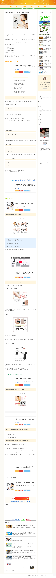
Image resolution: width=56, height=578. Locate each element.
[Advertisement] (20, 511)
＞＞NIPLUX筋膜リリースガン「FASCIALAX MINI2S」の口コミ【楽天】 (25, 180)
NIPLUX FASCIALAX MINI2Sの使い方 (19, 84)
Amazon (17, 71)
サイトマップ (49, 575)
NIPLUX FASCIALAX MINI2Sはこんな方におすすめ (20, 92)
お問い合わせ (29, 575)
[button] (33, 520)
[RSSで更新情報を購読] (46, 88)
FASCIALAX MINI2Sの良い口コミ (19, 83)
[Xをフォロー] (43, 88)
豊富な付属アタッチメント (18, 88)
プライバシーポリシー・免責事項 (39, 575)
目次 (19, 78)
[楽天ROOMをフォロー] (44, 88)
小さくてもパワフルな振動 (18, 87)
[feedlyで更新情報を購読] (45, 88)
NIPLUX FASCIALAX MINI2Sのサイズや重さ (20, 91)
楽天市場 (21, 71)
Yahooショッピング (27, 71)
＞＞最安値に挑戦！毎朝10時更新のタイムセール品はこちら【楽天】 (20, 501)
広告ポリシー (45, 575)
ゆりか (45, 81)
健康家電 (7, 504)
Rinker (18, 69)
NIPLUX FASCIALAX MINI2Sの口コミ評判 (19, 80)
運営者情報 (33, 575)
